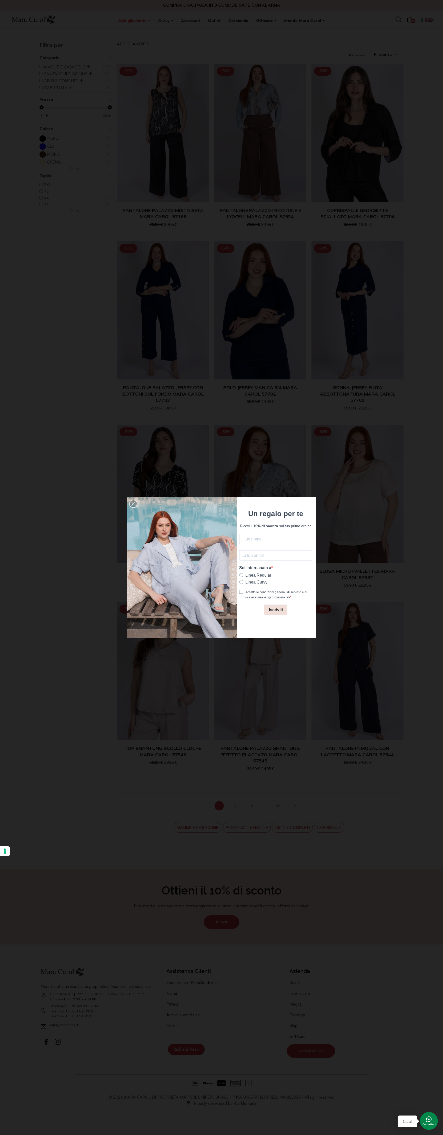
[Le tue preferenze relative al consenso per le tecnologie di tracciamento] (5, 851)
